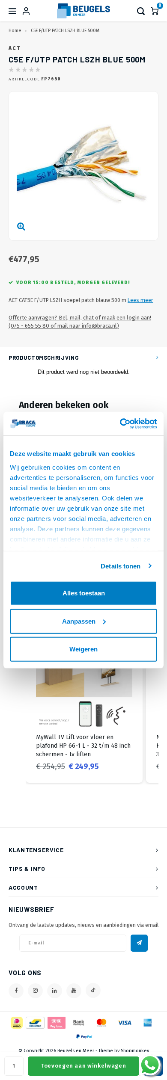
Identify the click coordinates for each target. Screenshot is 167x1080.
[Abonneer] (139, 943)
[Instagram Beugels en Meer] (35, 990)
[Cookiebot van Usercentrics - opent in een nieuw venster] (120, 423)
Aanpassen (78, 620)
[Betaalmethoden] (16, 1022)
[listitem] (84, 702)
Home (15, 30)
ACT (15, 48)
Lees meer (140, 300)
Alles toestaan (84, 593)
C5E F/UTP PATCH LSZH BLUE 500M (65, 30)
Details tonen (120, 565)
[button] (17, 702)
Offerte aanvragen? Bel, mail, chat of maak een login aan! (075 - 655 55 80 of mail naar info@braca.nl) (80, 321)
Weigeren (83, 649)
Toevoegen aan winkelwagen (83, 1065)
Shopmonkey (135, 1050)
